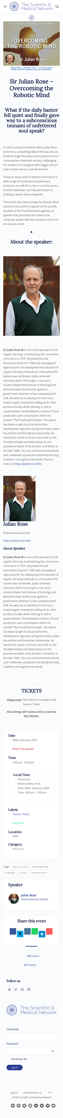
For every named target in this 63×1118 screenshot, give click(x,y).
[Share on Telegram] (42, 934)
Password (12, 1043)
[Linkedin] (27, 931)
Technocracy (39, 873)
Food (23, 873)
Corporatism (40, 867)
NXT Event (30, 965)
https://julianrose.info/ (28, 464)
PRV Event (33, 956)
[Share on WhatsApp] (35, 931)
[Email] (49, 931)
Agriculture (19, 867)
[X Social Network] (20, 934)
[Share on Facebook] (13, 931)
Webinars (18, 849)
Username (12, 1029)
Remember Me (19, 1059)
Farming (10, 873)
